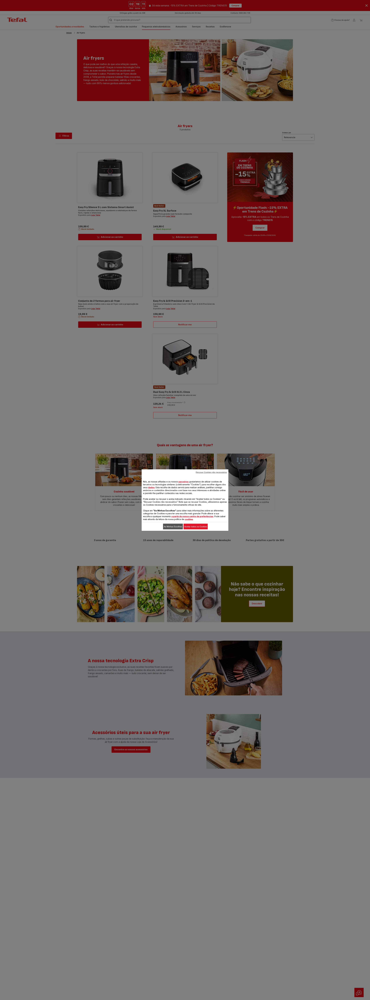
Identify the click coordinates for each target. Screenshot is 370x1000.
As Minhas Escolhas (173, 526)
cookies (189, 519)
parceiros (183, 481)
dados (151, 487)
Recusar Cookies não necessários (211, 472)
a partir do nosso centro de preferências (192, 516)
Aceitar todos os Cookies (195, 526)
